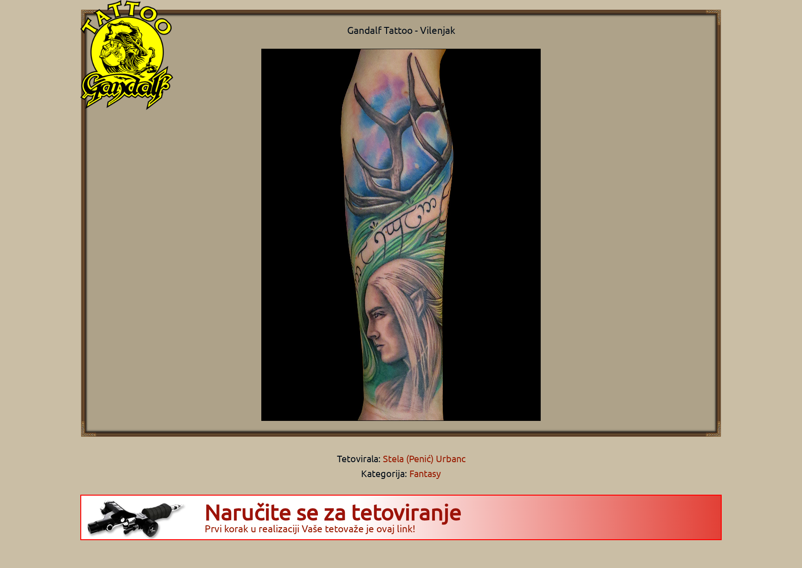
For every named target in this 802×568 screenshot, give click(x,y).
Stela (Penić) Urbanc (423, 458)
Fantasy (425, 473)
